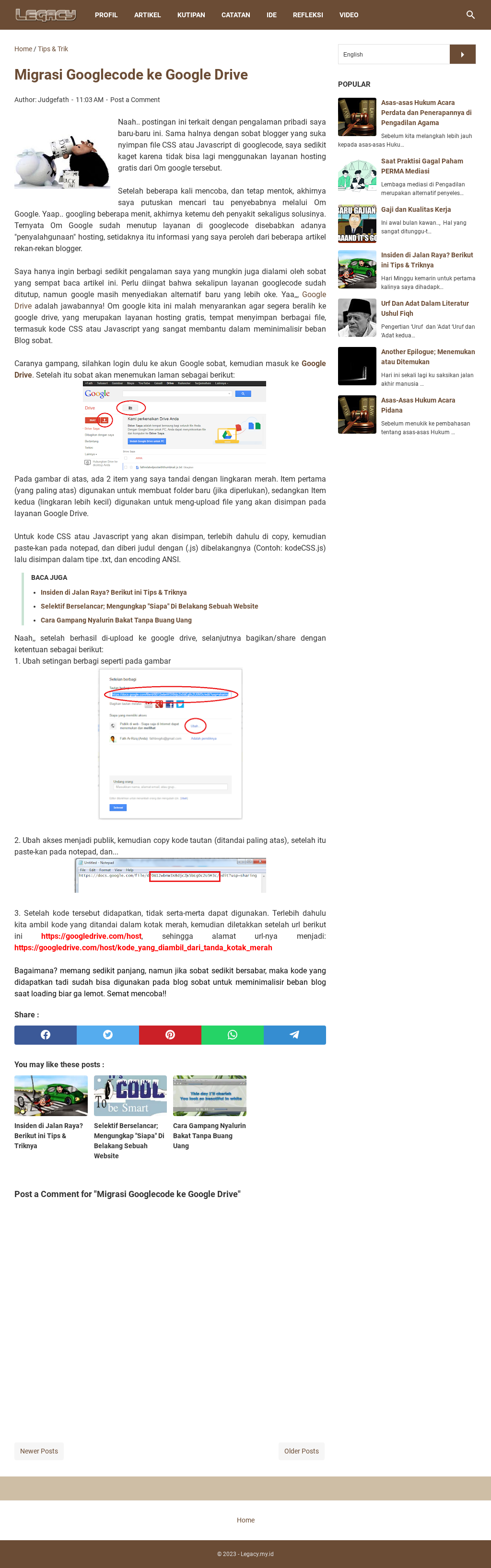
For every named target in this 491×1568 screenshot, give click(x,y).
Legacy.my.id (257, 1554)
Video (349, 15)
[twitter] (108, 1035)
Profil (106, 15)
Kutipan (191, 15)
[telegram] (295, 1035)
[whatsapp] (232, 1035)
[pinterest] (170, 1035)
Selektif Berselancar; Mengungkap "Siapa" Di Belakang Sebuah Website (149, 606)
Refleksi (308, 15)
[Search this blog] (471, 15)
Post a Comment (135, 100)
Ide (272, 15)
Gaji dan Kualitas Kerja (416, 209)
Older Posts (301, 1451)
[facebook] (45, 1035)
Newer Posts (39, 1451)
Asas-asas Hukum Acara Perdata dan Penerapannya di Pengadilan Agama (426, 113)
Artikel (147, 15)
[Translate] (463, 54)
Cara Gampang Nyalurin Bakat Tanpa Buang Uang (116, 620)
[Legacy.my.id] (45, 15)
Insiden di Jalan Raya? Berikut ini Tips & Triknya (114, 592)
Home (246, 1520)
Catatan (236, 15)
